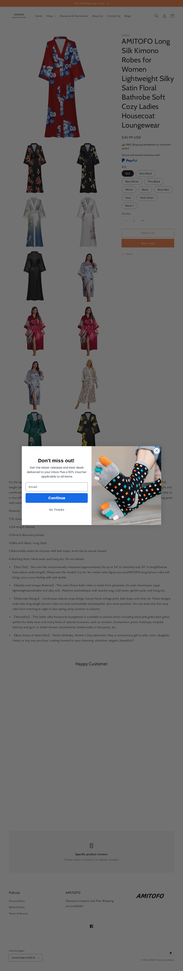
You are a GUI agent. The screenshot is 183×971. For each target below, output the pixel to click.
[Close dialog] (157, 451)
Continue (56, 497)
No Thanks (56, 510)
